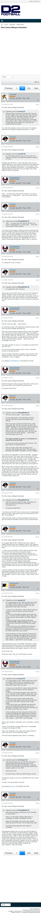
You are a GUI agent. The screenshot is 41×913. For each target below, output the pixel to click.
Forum (6, 24)
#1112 (37, 147)
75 (22, 88)
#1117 (37, 318)
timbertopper (14, 583)
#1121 (37, 537)
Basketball (12, 24)
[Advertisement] (20, 49)
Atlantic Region (20, 24)
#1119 (37, 406)
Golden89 (13, 94)
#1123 (37, 671)
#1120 (37, 493)
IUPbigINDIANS (15, 178)
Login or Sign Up (34, 1)
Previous (9, 88)
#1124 (37, 753)
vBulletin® (31, 910)
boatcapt (13, 137)
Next (36, 88)
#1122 (37, 593)
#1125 (37, 803)
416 (28, 88)
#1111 (37, 104)
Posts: (24, 98)
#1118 (37, 378)
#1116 (37, 280)
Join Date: (12, 98)
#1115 (37, 256)
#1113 (37, 188)
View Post (24, 111)
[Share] (38, 100)
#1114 (37, 214)
